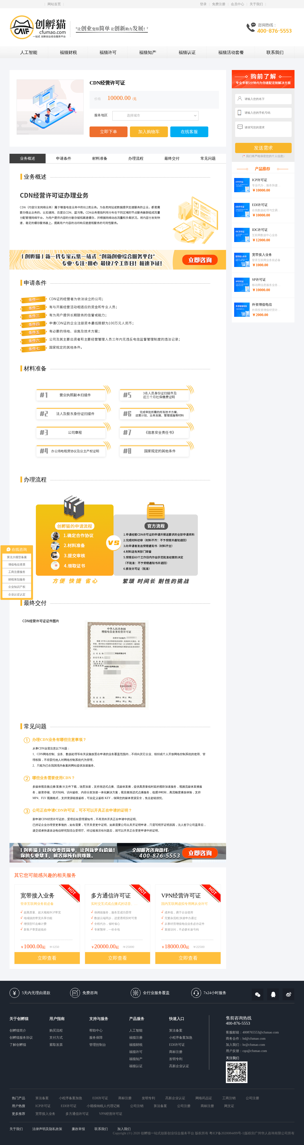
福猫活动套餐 (231, 52)
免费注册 (218, 4)
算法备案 (175, 1030)
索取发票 (56, 1045)
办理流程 (135, 158)
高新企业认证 (179, 1066)
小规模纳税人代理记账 (103, 1106)
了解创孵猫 (18, 1045)
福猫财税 (68, 52)
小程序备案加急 (180, 1037)
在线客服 (189, 131)
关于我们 (256, 4)
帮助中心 (96, 1030)
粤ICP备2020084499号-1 (226, 1133)
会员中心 (237, 4)
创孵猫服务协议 (21, 1037)
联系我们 (275, 52)
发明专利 (175, 1059)
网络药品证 (203, 1098)
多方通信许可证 (77, 1114)
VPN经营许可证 (110, 1114)
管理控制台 (97, 1045)
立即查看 (47, 958)
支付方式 (56, 1037)
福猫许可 (108, 52)
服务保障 (96, 1037)
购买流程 (56, 1030)
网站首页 (54, 4)
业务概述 (27, 158)
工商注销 (229, 1098)
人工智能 (28, 52)
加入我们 (124, 1129)
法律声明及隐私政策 (47, 1129)
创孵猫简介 (18, 1030)
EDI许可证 (177, 1045)
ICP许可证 (43, 1106)
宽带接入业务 (45, 1114)
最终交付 (172, 158)
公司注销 (136, 1106)
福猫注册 (135, 1037)
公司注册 (252, 1098)
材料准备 (99, 158)
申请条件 (63, 158)
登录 (203, 4)
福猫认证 (187, 52)
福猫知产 (147, 52)
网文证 (229, 1106)
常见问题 (208, 158)
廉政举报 (78, 1129)
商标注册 (175, 1052)
